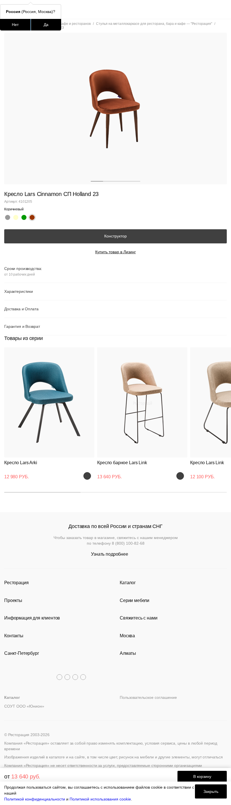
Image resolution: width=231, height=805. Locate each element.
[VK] (75, 677)
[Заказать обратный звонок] (223, 9)
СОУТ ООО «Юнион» (24, 706)
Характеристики (18, 291)
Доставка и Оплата (21, 309)
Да (46, 24)
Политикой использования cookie (100, 799)
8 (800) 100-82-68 (128, 543)
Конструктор (115, 236)
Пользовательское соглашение (148, 697)
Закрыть (210, 791)
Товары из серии (23, 338)
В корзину (202, 776)
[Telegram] (59, 677)
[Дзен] (83, 677)
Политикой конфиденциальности (34, 799)
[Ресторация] (115, 9)
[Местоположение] (212, 9)
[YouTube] (67, 677)
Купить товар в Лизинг (115, 252)
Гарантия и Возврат (22, 326)
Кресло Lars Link (207, 462)
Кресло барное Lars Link (122, 462)
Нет (15, 24)
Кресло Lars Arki (20, 462)
